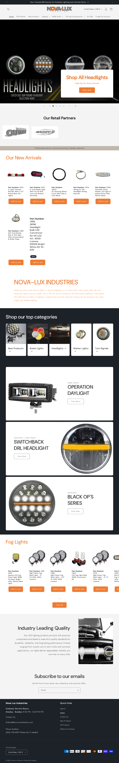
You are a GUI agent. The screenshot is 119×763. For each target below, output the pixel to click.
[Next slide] (69, 106)
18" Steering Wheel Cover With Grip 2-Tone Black (59, 194)
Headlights (57, 348)
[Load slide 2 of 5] (53, 106)
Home (62, 713)
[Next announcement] (112, 2)
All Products (64, 725)
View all (59, 605)
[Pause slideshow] (75, 106)
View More (75, 401)
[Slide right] (64, 598)
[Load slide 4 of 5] (60, 106)
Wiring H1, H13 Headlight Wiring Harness (80, 192)
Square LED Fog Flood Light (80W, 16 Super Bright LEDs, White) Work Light (15, 579)
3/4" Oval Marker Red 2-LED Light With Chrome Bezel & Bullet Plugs (16, 236)
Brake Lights (37, 348)
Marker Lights (80, 348)
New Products (16, 348)
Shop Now (87, 90)
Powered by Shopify (30, 760)
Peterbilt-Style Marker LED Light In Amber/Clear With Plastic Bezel (103, 193)
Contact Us (64, 717)
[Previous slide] (43, 106)
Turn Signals (102, 348)
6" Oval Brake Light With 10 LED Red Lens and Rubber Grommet (37, 193)
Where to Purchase (67, 729)
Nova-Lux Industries (18, 760)
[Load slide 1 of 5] (49, 106)
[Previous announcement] (6, 2)
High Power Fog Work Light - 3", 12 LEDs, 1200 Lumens (100, 578)
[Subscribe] (77, 690)
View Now (21, 456)
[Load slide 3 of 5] (56, 106)
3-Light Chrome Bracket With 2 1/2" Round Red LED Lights (16, 193)
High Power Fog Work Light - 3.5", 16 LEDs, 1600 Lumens (58, 578)
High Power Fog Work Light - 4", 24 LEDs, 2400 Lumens (35, 576)
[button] (8, 9)
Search (62, 708)
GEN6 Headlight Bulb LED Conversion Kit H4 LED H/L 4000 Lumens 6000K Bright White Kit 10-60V (37, 237)
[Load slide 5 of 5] (63, 106)
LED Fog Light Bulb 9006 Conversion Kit (79, 577)
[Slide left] (54, 598)
